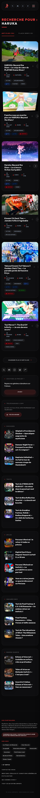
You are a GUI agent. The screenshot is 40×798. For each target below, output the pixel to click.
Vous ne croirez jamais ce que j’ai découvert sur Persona (24, 581)
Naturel (18, 75)
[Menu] (33, 6)
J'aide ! (20, 392)
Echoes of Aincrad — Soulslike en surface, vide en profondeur (24, 659)
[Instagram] (14, 370)
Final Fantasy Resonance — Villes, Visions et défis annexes (25, 620)
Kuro (19, 125)
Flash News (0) (26, 33)
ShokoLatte (33, 748)
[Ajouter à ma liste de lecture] (33, 66)
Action (8, 80)
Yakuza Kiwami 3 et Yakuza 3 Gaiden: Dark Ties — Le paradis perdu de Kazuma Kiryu (17, 269)
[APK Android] (18, 6)
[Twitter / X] (4, 370)
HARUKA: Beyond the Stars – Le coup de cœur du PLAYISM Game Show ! (16, 67)
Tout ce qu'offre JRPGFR (11, 783)
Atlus (9, 535)
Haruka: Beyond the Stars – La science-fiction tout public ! (13, 167)
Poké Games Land (19, 752)
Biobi (19, 334)
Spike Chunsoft (18, 340)
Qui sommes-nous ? (9, 780)
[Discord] (9, 370)
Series (23, 290)
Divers (16, 180)
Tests (9, 479)
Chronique (17, 231)
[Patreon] (25, 370)
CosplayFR (6, 748)
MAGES (8, 340)
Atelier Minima (18, 80)
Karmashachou (20, 755)
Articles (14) (8, 33)
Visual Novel (10, 346)
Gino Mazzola (26, 745)
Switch (24, 133)
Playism (15, 83)
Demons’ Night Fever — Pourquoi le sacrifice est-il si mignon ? (24, 447)
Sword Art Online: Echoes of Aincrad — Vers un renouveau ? (24, 684)
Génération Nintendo (19, 748)
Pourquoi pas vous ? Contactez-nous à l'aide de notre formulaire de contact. (19, 735)
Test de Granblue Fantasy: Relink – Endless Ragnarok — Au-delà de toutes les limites (24, 515)
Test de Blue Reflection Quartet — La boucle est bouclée (25, 500)
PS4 (8, 287)
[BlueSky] (20, 370)
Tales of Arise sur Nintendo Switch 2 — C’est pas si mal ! (23, 672)
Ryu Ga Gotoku (10, 234)
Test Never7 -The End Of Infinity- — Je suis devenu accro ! (16, 327)
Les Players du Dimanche (10, 745)
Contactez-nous (8, 769)
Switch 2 (10, 293)
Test (17, 343)
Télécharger (14, 414)
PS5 (15, 133)
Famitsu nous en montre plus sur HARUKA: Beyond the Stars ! (16, 117)
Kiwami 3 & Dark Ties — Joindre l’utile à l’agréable (16, 219)
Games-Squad (7, 759)
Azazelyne (7, 752)
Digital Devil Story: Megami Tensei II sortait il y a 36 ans (25, 554)
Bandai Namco (13, 652)
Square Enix (12, 599)
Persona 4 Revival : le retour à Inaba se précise (24, 542)
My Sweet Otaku (7, 755)
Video (23, 83)
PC (8, 83)
